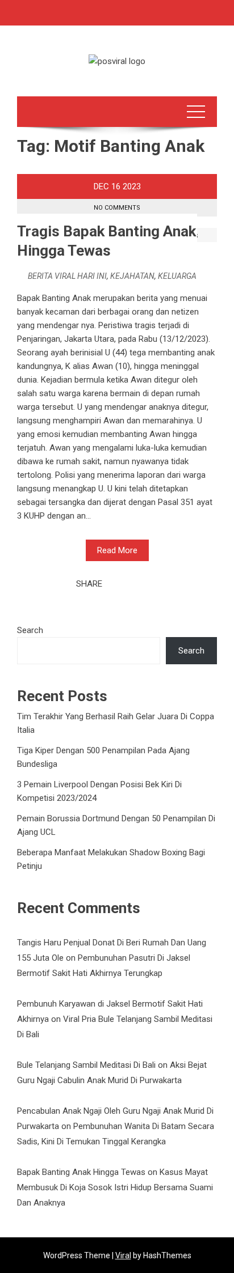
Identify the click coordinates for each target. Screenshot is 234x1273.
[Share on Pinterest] (139, 583)
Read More (117, 550)
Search (30, 630)
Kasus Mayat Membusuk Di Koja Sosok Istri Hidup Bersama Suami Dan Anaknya (115, 1187)
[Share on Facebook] (114, 583)
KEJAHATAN (132, 276)
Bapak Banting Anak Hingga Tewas (81, 1172)
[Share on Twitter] (126, 583)
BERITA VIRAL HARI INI (67, 276)
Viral (123, 1255)
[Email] (151, 583)
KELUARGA (177, 276)
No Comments (117, 207)
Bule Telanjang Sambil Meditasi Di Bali (86, 1065)
